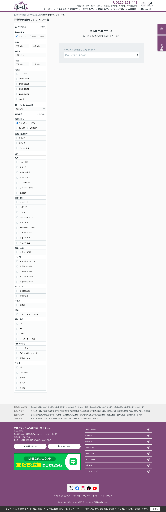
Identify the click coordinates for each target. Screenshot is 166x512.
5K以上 (21, 99)
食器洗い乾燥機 (26, 266)
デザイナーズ (25, 177)
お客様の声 (89, 447)
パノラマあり (24, 148)
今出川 (76, 419)
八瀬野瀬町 (85, 411)
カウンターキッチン (27, 277)
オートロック (25, 348)
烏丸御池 (39, 419)
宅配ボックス (25, 358)
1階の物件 (24, 372)
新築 (34, 36)
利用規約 (76, 496)
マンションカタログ (63, 496)
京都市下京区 (48, 407)
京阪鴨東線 (131, 415)
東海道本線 (111, 415)
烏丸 (32, 419)
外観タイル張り (26, 252)
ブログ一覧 (89, 453)
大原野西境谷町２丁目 (51, 411)
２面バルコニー (26, 233)
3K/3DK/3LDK (24, 89)
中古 (42, 36)
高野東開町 (65, 411)
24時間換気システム (27, 228)
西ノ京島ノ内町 (136, 411)
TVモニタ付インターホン (29, 353)
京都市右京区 (71, 407)
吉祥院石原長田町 (98, 411)
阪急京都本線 (49, 415)
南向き (22, 383)
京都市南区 (117, 407)
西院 (71, 419)
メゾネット (24, 202)
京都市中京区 (36, 407)
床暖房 (22, 305)
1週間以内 (34, 128)
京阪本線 (75, 415)
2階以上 (23, 367)
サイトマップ (107, 496)
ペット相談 (24, 162)
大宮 (46, 419)
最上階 (22, 378)
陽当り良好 (24, 167)
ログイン (143, 5)
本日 (34, 123)
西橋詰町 (147, 411)
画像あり (22, 138)
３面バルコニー (26, 238)
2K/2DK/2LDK (24, 84)
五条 (61, 419)
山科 (66, 419)
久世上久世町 (36, 411)
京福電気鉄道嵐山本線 (88, 415)
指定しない (23, 36)
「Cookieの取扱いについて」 (123, 509)
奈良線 (139, 415)
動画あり (22, 143)
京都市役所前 (86, 419)
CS (21, 323)
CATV (22, 334)
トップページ (49, 9)
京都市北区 (139, 407)
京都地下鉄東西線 (63, 415)
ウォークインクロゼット (29, 314)
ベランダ (23, 207)
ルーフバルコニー (26, 217)
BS (21, 329)
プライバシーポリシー (91, 496)
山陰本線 (101, 415)
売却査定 (74, 9)
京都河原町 (53, 419)
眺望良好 (23, 193)
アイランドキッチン (27, 282)
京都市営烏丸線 (37, 415)
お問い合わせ (145, 9)
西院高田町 (75, 411)
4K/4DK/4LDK (24, 94)
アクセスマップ (91, 471)
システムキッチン (26, 271)
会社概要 (132, 9)
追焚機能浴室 (25, 291)
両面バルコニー (26, 243)
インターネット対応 (27, 339)
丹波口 (95, 419)
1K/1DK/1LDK (24, 79)
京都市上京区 (83, 407)
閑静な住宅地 (25, 172)
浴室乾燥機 (24, 296)
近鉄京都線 (121, 415)
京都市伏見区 (59, 407)
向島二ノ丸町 (112, 411)
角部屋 (22, 388)
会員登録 (62, 9)
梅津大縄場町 (123, 411)
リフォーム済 (25, 183)
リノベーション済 (26, 188)
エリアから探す (88, 9)
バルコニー (24, 212)
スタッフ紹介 (119, 9)
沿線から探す (104, 9)
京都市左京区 (106, 407)
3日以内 (22, 128)
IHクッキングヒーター (28, 261)
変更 (43, 27)
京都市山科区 (95, 407)
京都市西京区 (128, 407)
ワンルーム (23, 74)
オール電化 (24, 222)
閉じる (155, 509)
